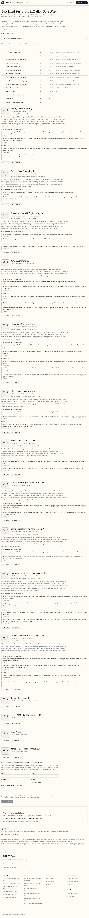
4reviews (6, 135)
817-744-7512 (16, 740)
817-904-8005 (16, 757)
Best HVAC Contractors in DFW (11, 883)
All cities (48, 884)
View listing (6, 163)
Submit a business (72, 878)
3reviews (6, 283)
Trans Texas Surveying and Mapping (16, 81)
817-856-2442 (16, 382)
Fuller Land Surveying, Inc (13, 66)
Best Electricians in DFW (10, 891)
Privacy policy (71, 896)
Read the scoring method (10, 867)
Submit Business (82, 3)
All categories (50, 881)
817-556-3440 (16, 564)
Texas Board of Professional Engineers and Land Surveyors (27, 818)
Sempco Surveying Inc (12, 91)
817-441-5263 (16, 520)
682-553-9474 (16, 627)
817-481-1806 (16, 723)
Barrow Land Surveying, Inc (14, 56)
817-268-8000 (16, 690)
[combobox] (44, 38)
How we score (38, 16)
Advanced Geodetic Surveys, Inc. (15, 102)
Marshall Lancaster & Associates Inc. (16, 88)
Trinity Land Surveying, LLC (13, 52)
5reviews (6, 348)
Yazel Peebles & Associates (13, 74)
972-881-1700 (16, 432)
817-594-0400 (16, 252)
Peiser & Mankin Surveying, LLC (15, 95)
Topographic (9, 98)
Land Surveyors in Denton (8, 834)
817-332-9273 (16, 315)
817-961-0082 (16, 205)
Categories (20, 3)
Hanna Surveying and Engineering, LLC (17, 84)
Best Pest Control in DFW (10, 897)
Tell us (82, 844)
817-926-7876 (16, 706)
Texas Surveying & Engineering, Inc (16, 59)
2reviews (6, 152)
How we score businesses (32, 821)
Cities (27, 3)
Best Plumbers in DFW (9, 894)
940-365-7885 (16, 163)
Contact (69, 884)
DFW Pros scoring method (17, 839)
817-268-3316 (16, 474)
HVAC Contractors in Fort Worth (33, 903)
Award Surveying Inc (12, 63)
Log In (72, 3)
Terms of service (72, 893)
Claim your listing (72, 881)
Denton (12, 33)
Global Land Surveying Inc (13, 70)
